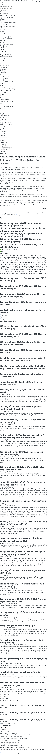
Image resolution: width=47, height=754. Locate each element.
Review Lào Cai (4, 65)
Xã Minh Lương (42, 273)
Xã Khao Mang (33, 255)
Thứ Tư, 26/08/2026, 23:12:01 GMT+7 (10, 1)
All (0, 74)
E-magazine (3, 142)
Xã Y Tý (2, 271)
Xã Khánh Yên (8, 273)
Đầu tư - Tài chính (5, 28)
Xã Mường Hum (33, 270)
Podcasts (3, 144)
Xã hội (2, 31)
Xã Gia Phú (25, 270)
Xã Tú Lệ (14, 257)
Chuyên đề (3, 149)
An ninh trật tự (4, 53)
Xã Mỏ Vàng (21, 262)
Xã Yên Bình (9, 266)
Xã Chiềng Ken (33, 273)
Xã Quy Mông (10, 268)
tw (5, 729)
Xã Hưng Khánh (31, 266)
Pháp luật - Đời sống (6, 55)
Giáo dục (2, 33)
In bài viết (29, 167)
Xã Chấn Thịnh (41, 259)
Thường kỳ (3, 71)
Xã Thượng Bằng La (31, 259)
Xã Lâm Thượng (30, 262)
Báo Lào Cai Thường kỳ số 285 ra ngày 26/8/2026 (22, 712)
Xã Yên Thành (40, 264)
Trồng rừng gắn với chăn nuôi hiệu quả (17, 625)
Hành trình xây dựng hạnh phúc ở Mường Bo (20, 672)
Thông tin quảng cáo (6, 148)
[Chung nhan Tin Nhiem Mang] (9, 753)
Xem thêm (3, 696)
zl (3, 4)
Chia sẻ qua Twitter (20, 167)
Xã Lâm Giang (31, 261)
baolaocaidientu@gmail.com (13, 740)
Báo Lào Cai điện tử (6, 6)
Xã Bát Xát (41, 271)
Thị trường (3, 30)
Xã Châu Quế (23, 261)
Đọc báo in (3, 67)
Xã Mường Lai (23, 264)
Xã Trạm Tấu (21, 257)
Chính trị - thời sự (5, 12)
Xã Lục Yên (38, 262)
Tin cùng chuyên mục (8, 384)
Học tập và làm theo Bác (7, 15)
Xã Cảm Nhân (31, 264)
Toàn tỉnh (26, 255)
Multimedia (3, 137)
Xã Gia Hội (6, 259)
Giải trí (2, 48)
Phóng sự (3, 62)
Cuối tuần (3, 73)
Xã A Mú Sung (8, 271)
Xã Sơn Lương (13, 259)
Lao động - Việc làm (6, 37)
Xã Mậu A (8, 262)
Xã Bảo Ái (16, 266)
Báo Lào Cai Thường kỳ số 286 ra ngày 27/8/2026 (22, 705)
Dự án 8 (2, 151)
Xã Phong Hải (34, 268)
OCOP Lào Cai (4, 24)
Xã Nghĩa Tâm (4, 261)
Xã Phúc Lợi (15, 264)
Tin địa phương (5, 253)
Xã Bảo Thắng (8, 270)
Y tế (1, 35)
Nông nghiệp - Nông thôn (8, 23)
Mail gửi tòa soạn (26, 1)
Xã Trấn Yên (22, 266)
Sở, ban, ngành (18, 255)
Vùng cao (3, 69)
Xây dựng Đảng (4, 14)
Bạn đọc (2, 40)
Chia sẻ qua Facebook (7, 167)
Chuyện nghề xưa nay (6, 46)
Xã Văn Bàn (16, 273)
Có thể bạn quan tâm (8, 321)
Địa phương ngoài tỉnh (7, 255)
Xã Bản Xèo (34, 271)
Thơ (1, 110)
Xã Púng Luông (7, 257)
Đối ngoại (3, 19)
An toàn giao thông (6, 56)
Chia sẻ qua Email (37, 167)
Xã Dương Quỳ (24, 273)
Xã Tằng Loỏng (17, 270)
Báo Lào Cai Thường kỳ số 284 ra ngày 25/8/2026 (22, 719)
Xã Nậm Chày (26, 271)
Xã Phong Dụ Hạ (14, 261)
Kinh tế (2, 21)
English (2, 2)
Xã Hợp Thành (26, 268)
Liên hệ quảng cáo (36, 1)
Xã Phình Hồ (37, 257)
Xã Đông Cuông (40, 261)
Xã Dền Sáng (42, 270)
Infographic (3, 146)
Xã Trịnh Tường (17, 271)
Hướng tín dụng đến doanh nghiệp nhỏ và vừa (21, 382)
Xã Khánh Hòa (7, 264)
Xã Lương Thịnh (40, 266)
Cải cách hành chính (6, 39)
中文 (6, 2)
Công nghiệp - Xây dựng (7, 26)
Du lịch (2, 49)
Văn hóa (2, 42)
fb (0, 4)
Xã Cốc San (18, 268)
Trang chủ (3, 10)
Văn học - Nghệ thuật (6, 44)
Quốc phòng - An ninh (6, 17)
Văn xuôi (2, 108)
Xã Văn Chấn (21, 259)
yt (2, 4)
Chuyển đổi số (4, 64)
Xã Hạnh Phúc (29, 257)
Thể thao (2, 58)
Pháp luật (3, 51)
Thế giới (2, 60)
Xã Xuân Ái (14, 262)
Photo (2, 140)
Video (1, 139)
